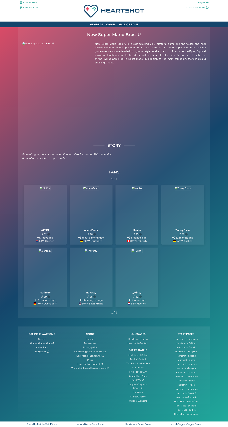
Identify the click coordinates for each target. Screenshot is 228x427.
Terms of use (90, 343)
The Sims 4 (138, 392)
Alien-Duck (91, 230)
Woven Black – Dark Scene (90, 424)
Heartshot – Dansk (185, 347)
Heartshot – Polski (186, 384)
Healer (137, 230)
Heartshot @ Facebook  (90, 364)
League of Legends (138, 384)
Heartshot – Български (186, 339)
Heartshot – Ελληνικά (186, 351)
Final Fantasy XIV (138, 371)
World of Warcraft (138, 400)
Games (111, 24)
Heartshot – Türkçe (186, 409)
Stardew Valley (138, 396)
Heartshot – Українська (186, 414)
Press (90, 360)
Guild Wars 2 (138, 380)
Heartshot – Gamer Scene (138, 424)
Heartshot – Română (185, 393)
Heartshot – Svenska (185, 405)
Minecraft (138, 388)
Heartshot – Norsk (186, 380)
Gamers (42, 339)
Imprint (90, 339)
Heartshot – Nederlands (186, 376)
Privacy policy (90, 347)
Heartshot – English (138, 339)
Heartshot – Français (185, 364)
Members (96, 24)
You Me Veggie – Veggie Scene (186, 424)
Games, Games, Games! (42, 343)
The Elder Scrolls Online (138, 363)
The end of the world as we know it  (89, 368)
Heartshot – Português (185, 389)
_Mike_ (137, 292)
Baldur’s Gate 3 (138, 359)
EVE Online (138, 367)
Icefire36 (45, 292)
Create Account (196, 7)
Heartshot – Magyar (186, 368)
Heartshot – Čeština (186, 343)
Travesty (91, 292)
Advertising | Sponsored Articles (90, 351)
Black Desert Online (138, 355)
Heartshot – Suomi (186, 360)
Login (202, 2)
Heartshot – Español (186, 355)
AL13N (45, 230)
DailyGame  (42, 351)
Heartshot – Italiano (186, 372)
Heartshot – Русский (186, 397)
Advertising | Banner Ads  (90, 355)
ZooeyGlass (182, 230)
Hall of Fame (128, 24)
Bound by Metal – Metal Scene (42, 424)
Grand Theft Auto (138, 376)
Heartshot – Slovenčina (186, 401)
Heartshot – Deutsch (138, 343)
